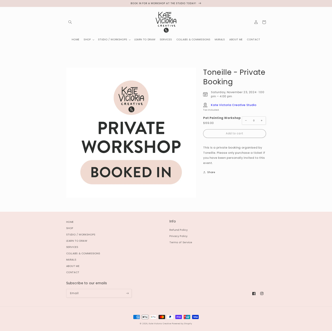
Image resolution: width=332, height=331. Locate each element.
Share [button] (211, 172)
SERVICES (72, 247)
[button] (70, 22)
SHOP (69, 228)
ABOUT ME (73, 266)
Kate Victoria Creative (160, 323)
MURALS (71, 259)
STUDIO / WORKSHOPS (80, 234)
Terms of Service (180, 242)
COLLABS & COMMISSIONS (83, 253)
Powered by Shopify (182, 323)
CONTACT (72, 272)
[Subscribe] (127, 293)
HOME (70, 222)
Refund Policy (178, 230)
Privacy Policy (178, 236)
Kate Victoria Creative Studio (233, 105)
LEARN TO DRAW (76, 241)
